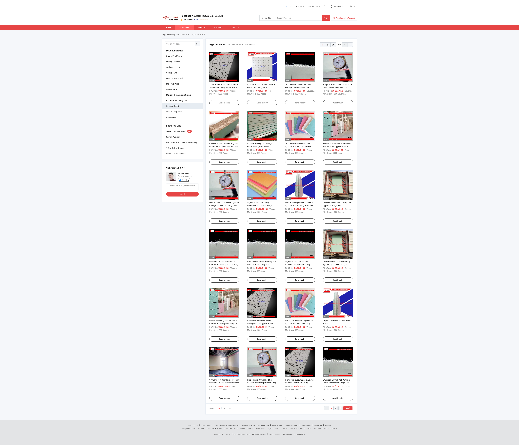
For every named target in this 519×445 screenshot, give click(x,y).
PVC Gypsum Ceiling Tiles (176, 100)
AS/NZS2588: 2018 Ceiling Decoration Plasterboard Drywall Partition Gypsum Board (260, 205)
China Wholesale (248, 425)
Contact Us (234, 27)
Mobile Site (318, 425)
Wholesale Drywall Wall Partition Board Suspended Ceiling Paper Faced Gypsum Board (336, 383)
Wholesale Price (263, 425)
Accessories (171, 117)
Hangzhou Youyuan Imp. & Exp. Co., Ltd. (202, 15)
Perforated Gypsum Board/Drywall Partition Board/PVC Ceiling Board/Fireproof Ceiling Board (299, 383)
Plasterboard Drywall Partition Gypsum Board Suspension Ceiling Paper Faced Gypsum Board (223, 264)
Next (347, 408)
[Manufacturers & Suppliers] (179, 5)
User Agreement (274, 434)
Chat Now (185, 180)
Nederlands (260, 428)
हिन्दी (291, 428)
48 (230, 408)
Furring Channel (173, 61)
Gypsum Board (172, 106)
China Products (206, 425)
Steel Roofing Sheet (174, 111)
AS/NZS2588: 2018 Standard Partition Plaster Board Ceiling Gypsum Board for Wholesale (297, 264)
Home (168, 27)
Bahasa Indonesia (330, 428)
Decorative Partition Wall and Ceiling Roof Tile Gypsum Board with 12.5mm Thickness (260, 323)
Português (210, 428)
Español (201, 428)
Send (182, 194)
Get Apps (337, 6)
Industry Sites (277, 425)
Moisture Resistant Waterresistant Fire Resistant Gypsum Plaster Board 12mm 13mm (337, 146)
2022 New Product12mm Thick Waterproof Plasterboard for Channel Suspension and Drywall (298, 87)
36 (224, 408)
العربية (269, 428)
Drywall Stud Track (174, 56)
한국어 (277, 428)
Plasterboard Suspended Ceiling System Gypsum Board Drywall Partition (336, 264)
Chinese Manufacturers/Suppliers (227, 425)
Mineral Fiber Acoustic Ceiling (178, 95)
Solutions (218, 27)
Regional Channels (291, 425)
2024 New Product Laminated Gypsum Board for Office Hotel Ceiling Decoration (298, 146)
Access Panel (171, 89)
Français (220, 428)
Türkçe (308, 428)
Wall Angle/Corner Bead (176, 67)
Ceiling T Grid (171, 72)
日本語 (284, 428)
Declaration (287, 434)
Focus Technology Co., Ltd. (242, 434)
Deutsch (250, 428)
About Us (202, 27)
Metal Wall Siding (173, 84)
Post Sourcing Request (345, 18)
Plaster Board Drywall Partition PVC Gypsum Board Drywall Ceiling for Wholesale (224, 323)
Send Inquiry (224, 103)
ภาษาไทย (299, 428)
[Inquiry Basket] (325, 6)
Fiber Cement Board (174, 78)
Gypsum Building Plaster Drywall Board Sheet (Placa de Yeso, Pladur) (260, 146)
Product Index (306, 425)
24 (218, 408)
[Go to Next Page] (350, 45)
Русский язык (231, 428)
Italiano (242, 428)
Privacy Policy (300, 434)
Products (186, 27)
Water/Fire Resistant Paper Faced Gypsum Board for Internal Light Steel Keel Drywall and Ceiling (299, 323)
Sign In (288, 6)
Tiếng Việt (317, 428)
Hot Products (193, 425)
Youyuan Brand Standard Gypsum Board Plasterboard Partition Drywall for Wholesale (337, 87)
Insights (328, 425)
